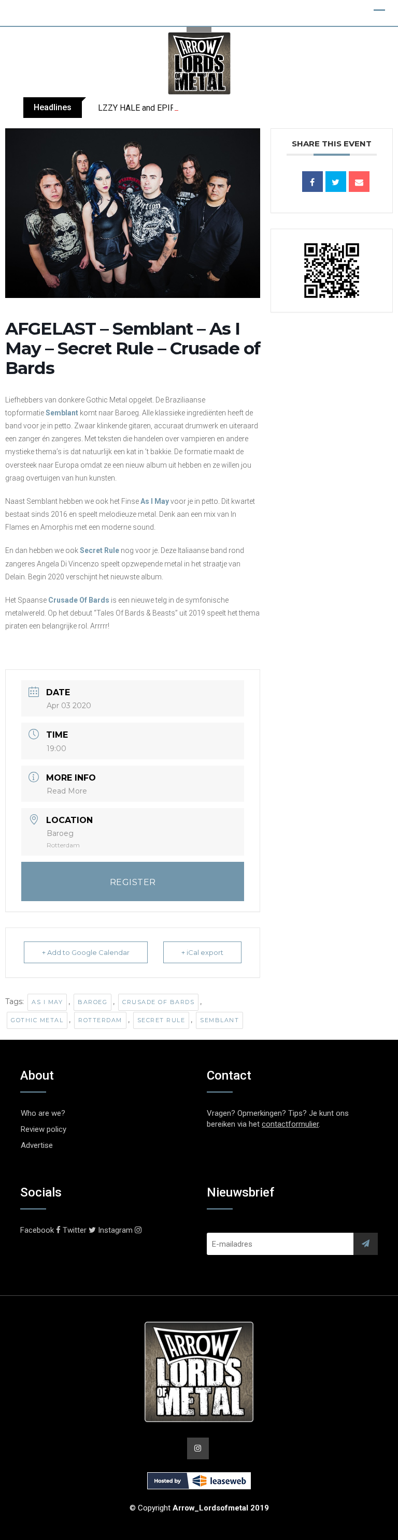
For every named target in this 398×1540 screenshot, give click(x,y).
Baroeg (92, 1002)
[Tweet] (335, 181)
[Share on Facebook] (312, 181)
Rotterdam (100, 1020)
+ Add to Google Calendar (86, 952)
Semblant (62, 413)
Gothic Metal (37, 1020)
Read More (67, 791)
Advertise (37, 1145)
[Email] (359, 181)
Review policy (43, 1129)
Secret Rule (161, 1020)
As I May (154, 501)
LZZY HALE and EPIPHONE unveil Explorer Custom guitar (201, 108)
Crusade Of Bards (78, 600)
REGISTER (133, 882)
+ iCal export (202, 952)
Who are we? (43, 1113)
